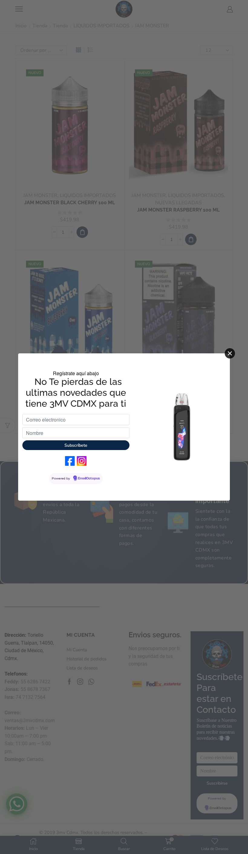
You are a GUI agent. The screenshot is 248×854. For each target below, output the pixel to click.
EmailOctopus (89, 478)
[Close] (230, 353)
